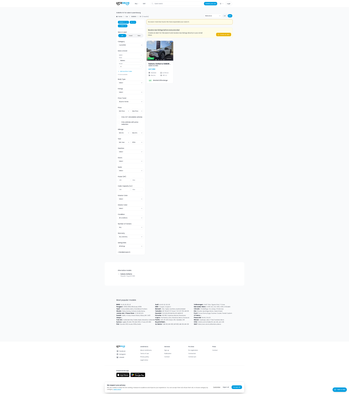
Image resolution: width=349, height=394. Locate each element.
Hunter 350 (192, 322)
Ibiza (199, 324)
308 (132, 307)
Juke (207, 320)
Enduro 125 (172, 320)
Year (119, 139)
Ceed (215, 311)
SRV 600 (170, 324)
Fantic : (158, 320)
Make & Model (122, 51)
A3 (162, 304)
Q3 (167, 304)
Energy (120, 89)
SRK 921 (165, 324)
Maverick (145, 320)
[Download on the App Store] (122, 375)
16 (137, 313)
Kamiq (128, 311)
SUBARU (133, 16)
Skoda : (119, 311)
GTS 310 (154, 318)
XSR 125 (186, 311)
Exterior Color (123, 195)
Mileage (120, 129)
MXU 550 (137, 322)
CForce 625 (229, 315)
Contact (167, 357)
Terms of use (144, 353)
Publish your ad (210, 4)
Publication (167, 353)
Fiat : (118, 324)
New (139, 36)
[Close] (127, 22)
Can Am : (119, 320)
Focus (200, 313)
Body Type (121, 79)
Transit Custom (227, 313)
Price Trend (122, 98)
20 (209, 318)
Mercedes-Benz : (200, 307)
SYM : (196, 322)
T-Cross (222, 304)
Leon (169, 318)
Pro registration (193, 350)
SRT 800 (176, 324)
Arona (208, 324)
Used (130, 36)
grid (230, 16)
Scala (138, 311)
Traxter (135, 320)
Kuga (209, 313)
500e (135, 324)
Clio (163, 309)
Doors (120, 158)
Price (120, 108)
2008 (125, 307)
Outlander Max (128, 320)
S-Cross (128, 315)
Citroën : (197, 309)
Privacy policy (144, 357)
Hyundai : (158, 313)
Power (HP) (122, 177)
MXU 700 (131, 322)
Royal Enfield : (160, 322)
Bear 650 (186, 322)
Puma (205, 313)
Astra (132, 309)
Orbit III (200, 322)
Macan (176, 315)
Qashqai (202, 320)
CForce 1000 (210, 315)
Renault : (158, 309)
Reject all (226, 387)
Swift (123, 315)
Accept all (236, 387)
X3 (123, 304)
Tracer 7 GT (175, 311)
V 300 (221, 307)
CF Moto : (197, 315)
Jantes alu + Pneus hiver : (125, 313)
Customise (216, 387)
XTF (165, 320)
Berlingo (205, 309)
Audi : (157, 304)
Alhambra (213, 324)
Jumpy (213, 309)
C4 (210, 309)
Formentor (164, 318)
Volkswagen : (199, 304)
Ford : (196, 313)
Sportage (206, 311)
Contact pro (192, 357)
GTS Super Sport (137, 318)
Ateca (180, 318)
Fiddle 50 (210, 322)
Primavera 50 (147, 318)
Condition (121, 214)
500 (127, 324)
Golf (205, 304)
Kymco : (119, 322)
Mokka (127, 309)
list (225, 16)
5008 (139, 307)
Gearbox (121, 148)
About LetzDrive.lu (146, 350)
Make (120, 57)
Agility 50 (125, 322)
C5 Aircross (219, 309)
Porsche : (158, 315)
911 (163, 315)
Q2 (164, 304)
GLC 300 (216, 307)
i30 (169, 313)
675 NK (223, 315)
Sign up (166, 350)
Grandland (137, 309)
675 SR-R (217, 315)
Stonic (211, 311)
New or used (129, 34)
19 (141, 313)
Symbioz (172, 309)
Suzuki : (119, 315)
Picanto (199, 311)
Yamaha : (158, 311)
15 (142, 313)
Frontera (144, 309)
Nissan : (196, 320)
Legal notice (144, 360)
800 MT (203, 315)
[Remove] (141, 55)
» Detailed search (124, 252)
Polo (217, 304)
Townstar (217, 320)
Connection (192, 353)
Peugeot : (119, 307)
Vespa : (119, 318)
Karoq (143, 311)
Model (120, 63)
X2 (130, 304)
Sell (144, 4)
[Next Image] (170, 51)
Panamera (182, 315)
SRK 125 (181, 324)
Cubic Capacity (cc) (125, 186)
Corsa (123, 309)
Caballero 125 (180, 320)
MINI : (157, 307)
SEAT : (196, 324)
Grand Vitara (135, 315)
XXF (162, 320)
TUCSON (164, 313)
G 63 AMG (227, 307)
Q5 (169, 304)
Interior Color (122, 205)
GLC (212, 307)
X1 (121, 304)
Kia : (195, 311)
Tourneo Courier (216, 313)
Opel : (118, 309)
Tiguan (213, 304)
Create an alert (225, 34)
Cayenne (170, 315)
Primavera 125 (126, 318)
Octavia (133, 311)
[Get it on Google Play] (138, 375)
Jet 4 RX (215, 322)
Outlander (151, 320)
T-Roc (209, 304)
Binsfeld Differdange (158, 80)
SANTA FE (180, 313)
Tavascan (186, 318)
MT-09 (165, 311)
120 (128, 304)
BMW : (118, 304)
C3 (201, 309)
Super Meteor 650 (176, 322)
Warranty (121, 233)
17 (135, 313)
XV (140, 16)
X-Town (143, 322)
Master (183, 309)
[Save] (170, 43)
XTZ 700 (181, 311)
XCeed (220, 311)
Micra (222, 320)
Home (120, 16)
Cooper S (168, 307)
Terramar (175, 318)
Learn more (117, 389)
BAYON (172, 313)
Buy (136, 4)
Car (127, 16)
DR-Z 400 (147, 315)
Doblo (139, 324)
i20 (176, 313)
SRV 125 (186, 324)
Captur (167, 309)
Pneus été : (198, 318)
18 (139, 313)
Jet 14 (204, 322)
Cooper (161, 307)
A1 (160, 304)
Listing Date (122, 243)
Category (121, 41)
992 (165, 315)
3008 (129, 307)
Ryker (140, 320)
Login (228, 4)
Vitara (142, 315)
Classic (168, 322)
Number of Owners (124, 224)
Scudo (131, 324)
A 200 (208, 307)
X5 (125, 304)
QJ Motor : (159, 324)
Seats (120, 167)
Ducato (122, 324)
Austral (178, 309)
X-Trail (211, 320)
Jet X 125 (221, 322)
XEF (167, 320)
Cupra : (158, 318)
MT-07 (169, 311)
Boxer (136, 307)
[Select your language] (222, 3)
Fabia (124, 311)
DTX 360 (148, 322)
